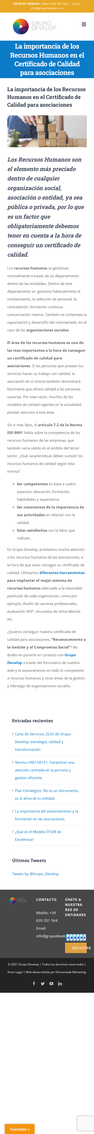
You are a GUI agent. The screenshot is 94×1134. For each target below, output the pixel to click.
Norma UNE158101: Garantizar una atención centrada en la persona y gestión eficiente (44, 770)
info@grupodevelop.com (56, 935)
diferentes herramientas (62, 572)
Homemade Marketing (71, 972)
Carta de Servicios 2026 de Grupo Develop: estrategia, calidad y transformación (43, 741)
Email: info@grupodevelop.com (56, 6)
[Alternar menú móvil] (84, 24)
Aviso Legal (15, 972)
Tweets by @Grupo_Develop (35, 873)
